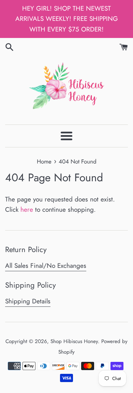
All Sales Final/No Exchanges (45, 265)
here (26, 209)
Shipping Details (27, 301)
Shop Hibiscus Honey (74, 341)
